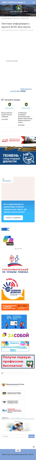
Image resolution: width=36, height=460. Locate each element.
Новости (24, 18)
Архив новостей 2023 (10, 18)
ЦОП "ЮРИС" (29, 454)
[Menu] (33, 2)
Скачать (23, 91)
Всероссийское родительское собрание (6, 114)
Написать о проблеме (13, 217)
